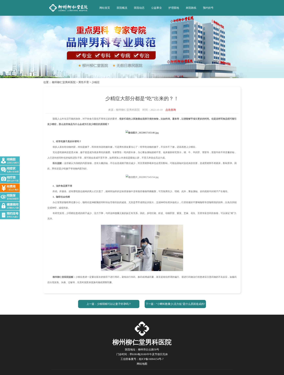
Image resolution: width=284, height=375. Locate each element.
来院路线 (191, 7)
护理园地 (173, 7)
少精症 (96, 82)
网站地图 (142, 363)
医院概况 (122, 7)
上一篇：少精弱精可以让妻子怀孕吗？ (108, 304)
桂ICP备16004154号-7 (151, 359)
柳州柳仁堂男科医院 (64, 82)
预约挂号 (208, 7)
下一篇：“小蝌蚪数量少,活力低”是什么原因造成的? (175, 304)
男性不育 (83, 82)
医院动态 (139, 7)
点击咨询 (170, 109)
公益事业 (156, 7)
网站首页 (104, 7)
